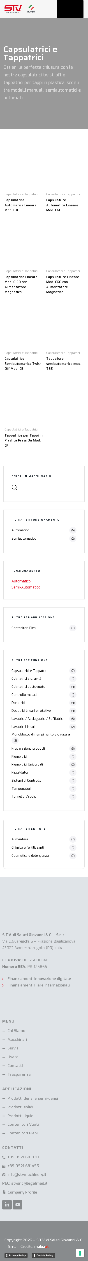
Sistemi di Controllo (27, 780)
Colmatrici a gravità (27, 678)
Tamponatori (21, 788)
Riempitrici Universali (27, 764)
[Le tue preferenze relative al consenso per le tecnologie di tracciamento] (80, 1253)
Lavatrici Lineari (23, 727)
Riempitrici (19, 756)
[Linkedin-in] (7, 1204)
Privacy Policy (17, 1255)
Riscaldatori (20, 772)
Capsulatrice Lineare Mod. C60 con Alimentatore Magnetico (62, 284)
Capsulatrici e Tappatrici (30, 670)
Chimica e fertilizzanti (28, 847)
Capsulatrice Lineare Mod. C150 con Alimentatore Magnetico (21, 284)
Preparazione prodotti (28, 748)
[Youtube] (17, 1204)
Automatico (20, 530)
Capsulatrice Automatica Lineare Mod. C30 (21, 205)
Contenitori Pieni (24, 628)
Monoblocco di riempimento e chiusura (41, 734)
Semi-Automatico (26, 587)
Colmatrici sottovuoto (28, 686)
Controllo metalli (24, 694)
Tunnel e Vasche (24, 796)
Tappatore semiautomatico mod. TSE (63, 363)
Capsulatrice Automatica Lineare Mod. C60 (62, 205)
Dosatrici (18, 703)
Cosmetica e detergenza (30, 855)
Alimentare (20, 839)
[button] (20, 135)
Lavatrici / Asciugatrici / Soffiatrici (37, 718)
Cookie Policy (45, 1255)
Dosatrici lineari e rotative (31, 710)
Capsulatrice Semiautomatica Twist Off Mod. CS (23, 363)
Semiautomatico (24, 538)
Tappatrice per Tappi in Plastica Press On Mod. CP (24, 440)
